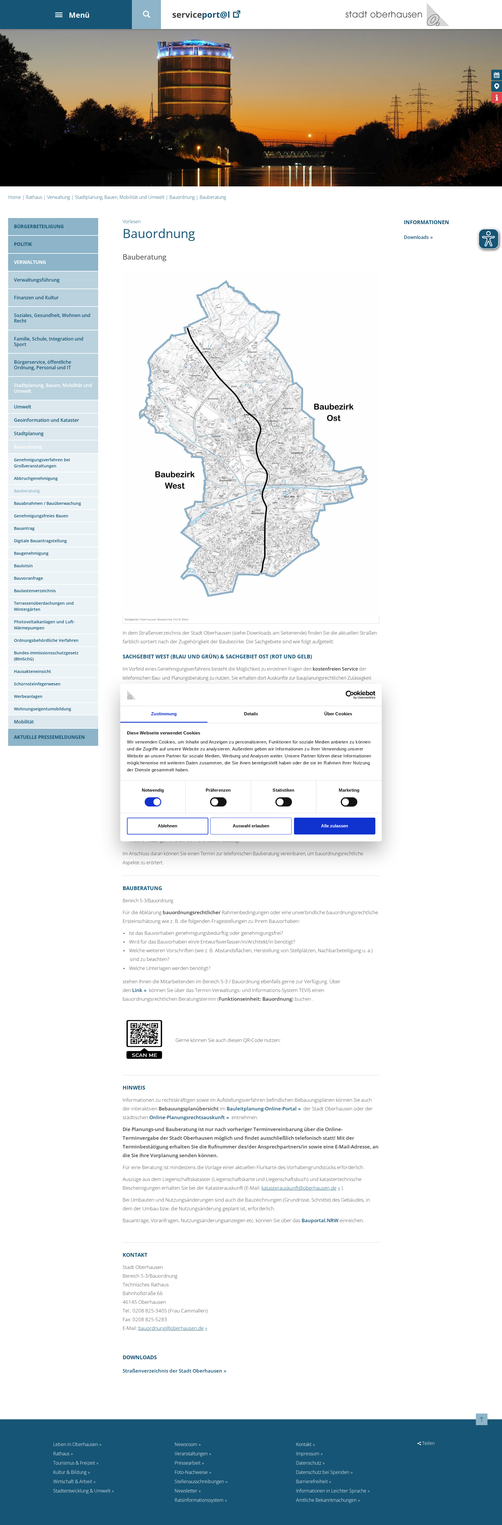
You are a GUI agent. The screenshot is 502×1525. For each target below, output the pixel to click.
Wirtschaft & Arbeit (72, 1481)
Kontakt (303, 1444)
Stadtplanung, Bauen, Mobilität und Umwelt (119, 197)
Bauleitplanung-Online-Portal (262, 1108)
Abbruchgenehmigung (36, 478)
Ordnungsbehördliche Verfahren (46, 640)
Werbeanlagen (28, 696)
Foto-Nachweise (191, 1472)
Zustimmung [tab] (164, 714)
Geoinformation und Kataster (46, 420)
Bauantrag (24, 528)
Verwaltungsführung (37, 280)
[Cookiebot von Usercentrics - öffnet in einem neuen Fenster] (349, 694)
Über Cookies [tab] (338, 714)
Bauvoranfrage (28, 578)
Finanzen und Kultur (36, 297)
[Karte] (496, 86)
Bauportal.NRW (320, 1220)
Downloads (416, 237)
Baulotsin (23, 565)
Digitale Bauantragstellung (40, 540)
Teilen (428, 1443)
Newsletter (186, 1491)
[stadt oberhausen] (435, 14)
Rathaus (34, 197)
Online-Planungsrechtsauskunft (187, 1117)
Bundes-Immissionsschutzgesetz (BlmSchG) (46, 656)
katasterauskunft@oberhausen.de (298, 1187)
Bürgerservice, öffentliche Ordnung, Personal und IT (42, 365)
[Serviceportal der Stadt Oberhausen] (206, 14)
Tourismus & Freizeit (74, 1463)
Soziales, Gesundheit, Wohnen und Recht (52, 318)
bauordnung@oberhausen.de (171, 1327)
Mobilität (24, 722)
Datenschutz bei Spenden (322, 1472)
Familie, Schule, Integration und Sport (48, 342)
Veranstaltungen (191, 1453)
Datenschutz (308, 1463)
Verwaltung (58, 197)
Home (14, 197)
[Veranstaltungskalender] (496, 75)
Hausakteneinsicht (32, 671)
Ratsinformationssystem (199, 1500)
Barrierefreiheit (312, 1481)
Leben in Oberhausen (75, 1444)
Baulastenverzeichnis (35, 590)
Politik (23, 244)
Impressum (307, 1453)
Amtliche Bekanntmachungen (326, 1500)
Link (137, 989)
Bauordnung (182, 197)
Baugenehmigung (31, 553)
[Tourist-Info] (496, 97)
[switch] (218, 801)
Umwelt (22, 407)
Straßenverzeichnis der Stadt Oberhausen (172, 1370)
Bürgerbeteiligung (39, 226)
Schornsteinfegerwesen (37, 684)
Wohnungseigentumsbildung (42, 709)
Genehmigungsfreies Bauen (41, 515)
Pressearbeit (187, 1463)
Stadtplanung (29, 433)
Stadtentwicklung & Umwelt (81, 1491)
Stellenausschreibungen (199, 1481)
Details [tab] (251, 714)
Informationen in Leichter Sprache (331, 1491)
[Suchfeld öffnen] (146, 14)
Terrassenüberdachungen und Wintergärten (44, 606)
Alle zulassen (334, 826)
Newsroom (186, 1444)
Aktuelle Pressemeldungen (49, 737)
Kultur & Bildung (70, 1472)
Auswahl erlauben (251, 826)
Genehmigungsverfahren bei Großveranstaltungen (42, 463)
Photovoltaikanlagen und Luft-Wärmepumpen (44, 625)
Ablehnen (167, 826)
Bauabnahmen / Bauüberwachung (47, 503)
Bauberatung (213, 197)
